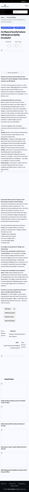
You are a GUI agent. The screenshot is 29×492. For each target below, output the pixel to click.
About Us (3, 483)
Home (2, 17)
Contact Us (12, 483)
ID (14, 309)
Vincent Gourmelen (10, 320)
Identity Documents (10, 312)
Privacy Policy (14, 486)
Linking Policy (21, 483)
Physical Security (9, 316)
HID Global (7, 309)
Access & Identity (11, 17)
